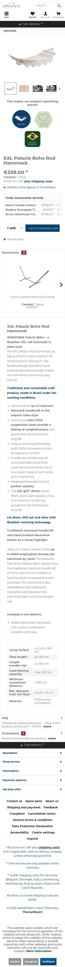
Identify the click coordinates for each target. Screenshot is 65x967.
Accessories (13, 252)
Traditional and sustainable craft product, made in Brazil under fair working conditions (32, 392)
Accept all (31, 961)
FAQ (5, 718)
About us (52, 801)
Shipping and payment (24, 807)
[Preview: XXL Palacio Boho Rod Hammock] (10, 88)
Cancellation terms (42, 813)
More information (38, 951)
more (47, 726)
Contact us (14, 801)
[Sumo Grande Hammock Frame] (32, 277)
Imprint (32, 838)
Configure (48, 961)
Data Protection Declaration (32, 826)
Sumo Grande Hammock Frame (28, 205)
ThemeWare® (33, 912)
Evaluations (10, 733)
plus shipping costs (38, 181)
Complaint (17, 813)
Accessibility (19, 832)
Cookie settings (43, 832)
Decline (14, 961)
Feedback (51, 807)
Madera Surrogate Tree (22, 209)
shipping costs (49, 847)
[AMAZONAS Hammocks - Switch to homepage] (16, 5)
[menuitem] (6, 15)
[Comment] (32, 167)
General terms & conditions (33, 820)
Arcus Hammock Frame (22, 214)
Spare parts (33, 801)
